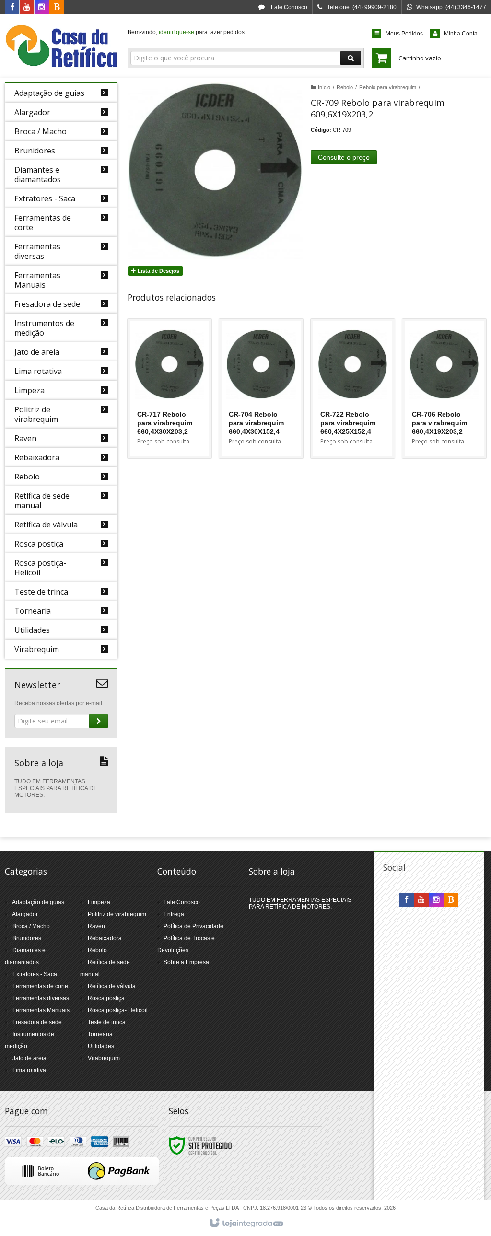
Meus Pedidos (404, 33)
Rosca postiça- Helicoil (118, 1010)
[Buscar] (350, 58)
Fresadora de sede (37, 1022)
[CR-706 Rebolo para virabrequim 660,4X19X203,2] (444, 388)
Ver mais (175, 416)
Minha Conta (461, 33)
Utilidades (101, 1046)
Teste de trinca (107, 1022)
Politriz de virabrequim (117, 914)
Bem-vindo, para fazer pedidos (186, 32)
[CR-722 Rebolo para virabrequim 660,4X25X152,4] (352, 388)
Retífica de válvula (112, 986)
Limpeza (99, 902)
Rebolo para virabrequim (387, 87)
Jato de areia (29, 1058)
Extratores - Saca (34, 974)
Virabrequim (104, 1058)
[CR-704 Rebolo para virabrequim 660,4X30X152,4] (261, 388)
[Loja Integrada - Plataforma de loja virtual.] (246, 1223)
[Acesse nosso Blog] (56, 7)
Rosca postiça (106, 998)
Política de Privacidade (193, 926)
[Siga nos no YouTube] (421, 900)
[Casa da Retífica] (61, 46)
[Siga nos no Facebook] (12, 7)
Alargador (25, 914)
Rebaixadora (105, 938)
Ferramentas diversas (40, 998)
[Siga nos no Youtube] (27, 7)
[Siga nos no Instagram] (42, 7)
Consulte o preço (344, 157)
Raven (96, 926)
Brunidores (26, 938)
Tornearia (100, 1034)
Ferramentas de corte (40, 986)
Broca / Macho (31, 926)
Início (324, 87)
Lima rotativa (29, 1070)
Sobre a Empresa (186, 962)
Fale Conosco (288, 7)
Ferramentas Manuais (41, 1010)
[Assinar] (98, 721)
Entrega (174, 914)
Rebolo (345, 87)
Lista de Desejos (157, 271)
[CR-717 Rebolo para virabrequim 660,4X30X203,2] (169, 388)
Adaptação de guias (38, 902)
